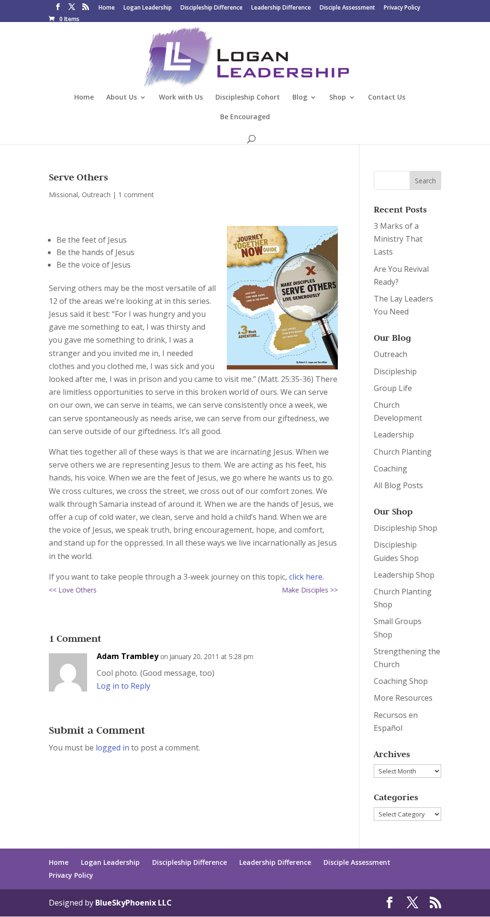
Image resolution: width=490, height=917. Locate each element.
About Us (121, 97)
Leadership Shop (404, 575)
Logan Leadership (147, 8)
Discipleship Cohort (247, 97)
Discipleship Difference (211, 8)
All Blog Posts (398, 485)
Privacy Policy (402, 8)
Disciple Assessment (347, 8)
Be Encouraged (245, 117)
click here (306, 576)
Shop (337, 97)
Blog (299, 97)
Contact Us (386, 97)
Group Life (393, 388)
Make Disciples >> (310, 589)
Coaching (390, 468)
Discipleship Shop (405, 528)
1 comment (136, 194)
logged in (112, 747)
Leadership (394, 434)
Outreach (96, 194)
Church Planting (403, 452)
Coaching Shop (401, 681)
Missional (63, 194)
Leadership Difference (281, 8)
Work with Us (181, 97)
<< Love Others (73, 589)
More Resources (403, 698)
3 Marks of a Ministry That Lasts (398, 239)
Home (107, 8)
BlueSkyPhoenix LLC (133, 902)
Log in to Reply (123, 686)
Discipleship (395, 371)
